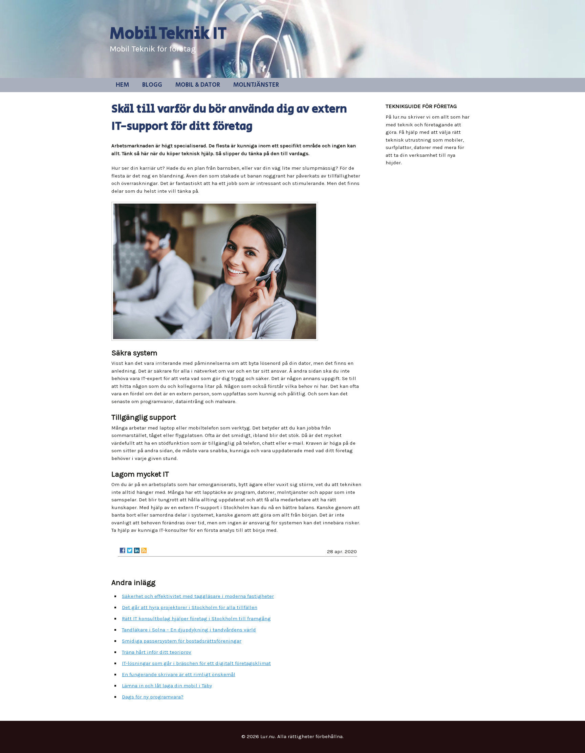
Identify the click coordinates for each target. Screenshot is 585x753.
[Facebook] (122, 550)
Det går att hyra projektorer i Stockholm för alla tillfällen (189, 607)
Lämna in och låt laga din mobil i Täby (167, 686)
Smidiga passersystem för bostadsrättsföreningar (181, 641)
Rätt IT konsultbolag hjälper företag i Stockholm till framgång (196, 618)
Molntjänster (256, 85)
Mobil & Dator (197, 85)
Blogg (152, 85)
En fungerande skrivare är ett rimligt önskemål (178, 674)
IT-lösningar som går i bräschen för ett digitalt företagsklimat (196, 663)
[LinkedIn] (136, 550)
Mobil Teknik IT (168, 34)
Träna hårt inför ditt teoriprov (156, 652)
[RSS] (144, 550)
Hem (122, 85)
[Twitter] (129, 550)
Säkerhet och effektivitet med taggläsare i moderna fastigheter (198, 596)
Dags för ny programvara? (152, 697)
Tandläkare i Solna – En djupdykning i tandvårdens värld (189, 630)
